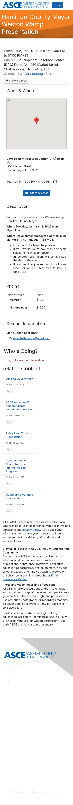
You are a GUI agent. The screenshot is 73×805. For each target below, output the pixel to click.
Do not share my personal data (21, 772)
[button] (36, 120)
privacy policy (31, 529)
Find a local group (14, 708)
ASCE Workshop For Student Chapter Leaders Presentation (19, 406)
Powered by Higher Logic (36, 798)
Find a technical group (16, 713)
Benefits (8, 737)
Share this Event (17, 80)
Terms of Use (11, 767)
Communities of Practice (17, 703)
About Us (9, 762)
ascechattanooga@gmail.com (31, 338)
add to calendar (38, 192)
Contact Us (10, 743)
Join (6, 732)
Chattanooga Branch (40, 74)
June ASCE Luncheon (19, 378)
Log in (57, 5)
